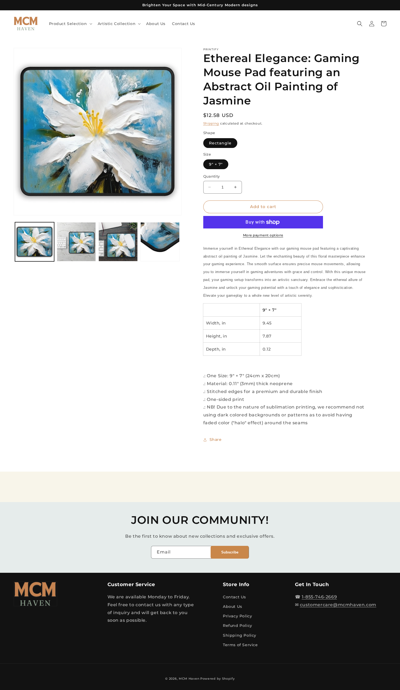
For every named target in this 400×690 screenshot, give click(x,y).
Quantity (211, 176)
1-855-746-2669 (319, 596)
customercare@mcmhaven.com (338, 604)
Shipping (211, 123)
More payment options (263, 235)
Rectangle (220, 143)
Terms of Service (240, 644)
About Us (232, 606)
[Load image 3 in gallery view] (118, 241)
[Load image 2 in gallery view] (76, 241)
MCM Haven (189, 678)
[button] (70, 23)
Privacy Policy (237, 616)
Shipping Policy (239, 635)
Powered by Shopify (217, 678)
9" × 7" (216, 164)
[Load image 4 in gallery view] (160, 241)
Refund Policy (237, 625)
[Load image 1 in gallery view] (34, 241)
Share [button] (216, 439)
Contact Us (234, 597)
